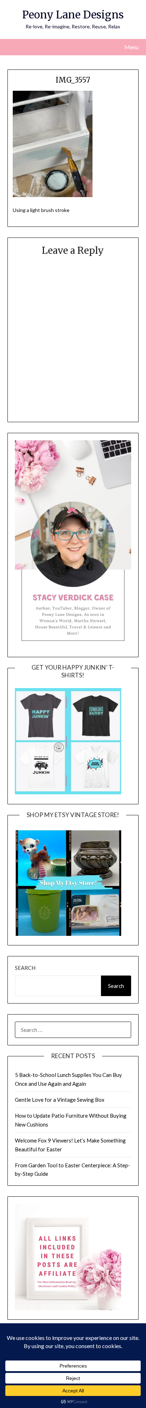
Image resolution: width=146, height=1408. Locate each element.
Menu (131, 47)
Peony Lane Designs (73, 14)
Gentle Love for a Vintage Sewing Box (60, 1099)
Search (25, 968)
